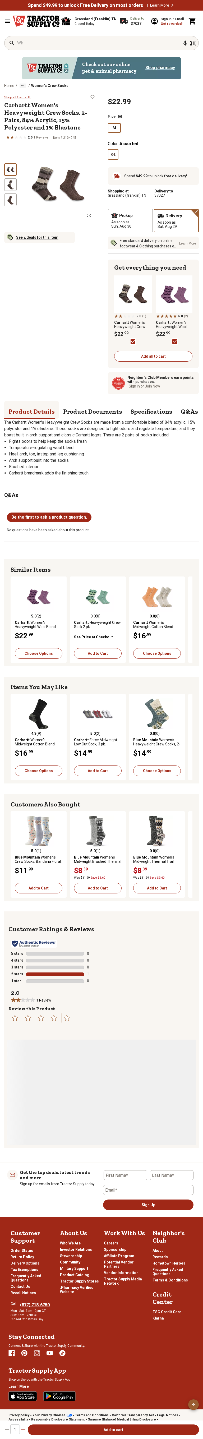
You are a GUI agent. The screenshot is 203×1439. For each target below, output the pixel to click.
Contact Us (20, 1286)
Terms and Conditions (92, 1415)
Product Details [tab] (31, 411)
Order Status (22, 1250)
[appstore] (22, 1396)
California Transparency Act (133, 1415)
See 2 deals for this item (37, 237)
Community (70, 1262)
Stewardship (71, 1256)
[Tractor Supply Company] (36, 21)
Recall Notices (23, 1293)
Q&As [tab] (189, 411)
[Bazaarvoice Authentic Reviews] (34, 944)
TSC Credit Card (167, 1312)
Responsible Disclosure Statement (58, 1419)
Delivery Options (25, 1263)
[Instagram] (37, 1353)
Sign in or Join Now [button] (144, 386)
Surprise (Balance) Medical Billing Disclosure (122, 1419)
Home (9, 86)
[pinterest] (24, 1353)
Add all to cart (153, 356)
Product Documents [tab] (92, 411)
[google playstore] (59, 1396)
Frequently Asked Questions (26, 1278)
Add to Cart (98, 653)
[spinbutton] (15, 1429)
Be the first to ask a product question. (49, 517)
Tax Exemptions (24, 1269)
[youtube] (50, 1353)
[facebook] (11, 1353)
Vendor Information (121, 1273)
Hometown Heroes (169, 1263)
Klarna (158, 1318)
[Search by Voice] (185, 43)
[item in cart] (192, 21)
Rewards (160, 1257)
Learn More (159, 5)
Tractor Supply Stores (79, 1281)
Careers (111, 1243)
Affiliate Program (119, 1256)
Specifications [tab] (151, 411)
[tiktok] (62, 1353)
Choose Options (39, 653)
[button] (172, 5)
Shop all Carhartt (17, 97)
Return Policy (22, 1257)
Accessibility (18, 1419)
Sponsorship (115, 1249)
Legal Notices (167, 1415)
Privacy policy (18, 1415)
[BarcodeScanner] (193, 43)
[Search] (12, 43)
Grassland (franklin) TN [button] (127, 195)
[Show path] (23, 86)
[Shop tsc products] (101, 68)
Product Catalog (74, 1275)
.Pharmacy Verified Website (77, 1289)
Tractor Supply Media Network (123, 1281)
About (158, 1250)
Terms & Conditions (170, 1280)
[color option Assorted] (113, 154)
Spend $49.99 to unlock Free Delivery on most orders (85, 5)
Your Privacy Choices (49, 1415)
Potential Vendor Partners (119, 1264)
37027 (159, 195)
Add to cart (113, 1430)
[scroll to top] (193, 1404)
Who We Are (70, 1243)
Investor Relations (76, 1249)
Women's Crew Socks (49, 86)
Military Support (74, 1268)
